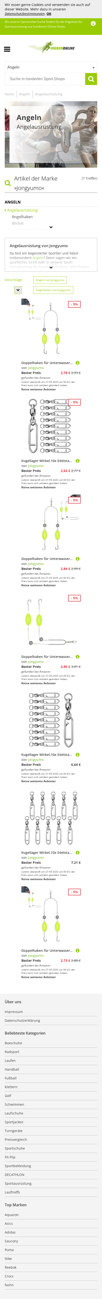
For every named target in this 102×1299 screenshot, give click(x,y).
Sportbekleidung (18, 1166)
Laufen (10, 1060)
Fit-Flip (10, 1157)
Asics (9, 1223)
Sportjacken (14, 1122)
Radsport (12, 1051)
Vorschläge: (14, 279)
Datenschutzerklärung (22, 1020)
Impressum (14, 1011)
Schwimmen (14, 1104)
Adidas (10, 1232)
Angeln (24, 94)
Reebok (10, 1267)
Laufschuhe (14, 1113)
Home (9, 94)
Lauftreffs (12, 1192)
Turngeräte (14, 1130)
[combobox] (51, 67)
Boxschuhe (13, 1043)
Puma (9, 1250)
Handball (12, 1069)
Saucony (11, 1241)
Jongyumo (36, 367)
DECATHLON (14, 1174)
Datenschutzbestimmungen (25, 13)
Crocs (9, 1276)
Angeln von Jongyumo (50, 280)
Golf (8, 1095)
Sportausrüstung (18, 1183)
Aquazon (12, 1214)
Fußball (11, 1078)
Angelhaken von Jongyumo (53, 290)
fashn (9, 1285)
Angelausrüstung (48, 94)
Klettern (11, 1087)
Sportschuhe (15, 1148)
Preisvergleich (16, 1139)
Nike (8, 1258)
